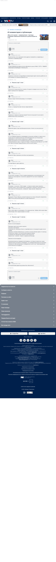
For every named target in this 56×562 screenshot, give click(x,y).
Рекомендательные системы (28, 370)
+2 (43, 118)
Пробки (51, 18)
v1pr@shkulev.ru (36, 365)
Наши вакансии (5, 311)
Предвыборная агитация (8, 318)
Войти (13, 49)
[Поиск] (47, 21)
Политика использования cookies (28, 368)
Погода (19, 18)
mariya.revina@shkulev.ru (23, 359)
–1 (46, 101)
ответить (11, 60)
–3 (46, 165)
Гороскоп (37, 18)
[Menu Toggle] (1, 21)
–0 (46, 60)
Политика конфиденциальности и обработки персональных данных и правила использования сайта (28, 374)
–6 (46, 200)
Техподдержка (5, 314)
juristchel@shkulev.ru (42, 353)
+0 (43, 101)
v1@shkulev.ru (34, 352)
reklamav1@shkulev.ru (39, 362)
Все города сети (5, 325)
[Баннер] (23, 25)
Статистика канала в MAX (8, 321)
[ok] (28, 340)
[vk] (24, 340)
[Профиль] (54, 21)
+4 (43, 145)
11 (16, 214)
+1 (43, 60)
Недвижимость (5, 18)
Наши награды (5, 307)
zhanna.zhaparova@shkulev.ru (23, 357)
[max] (31, 340)
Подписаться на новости (8, 286)
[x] (35, 340)
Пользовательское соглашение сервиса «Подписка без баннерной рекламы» (28, 372)
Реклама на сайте (6, 297)
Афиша (32, 18)
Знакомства (13, 18)
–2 (46, 118)
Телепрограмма (26, 18)
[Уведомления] (51, 21)
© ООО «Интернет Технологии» (28, 389)
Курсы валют (44, 18)
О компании (4, 304)
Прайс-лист (4, 300)
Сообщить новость (6, 290)
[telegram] (21, 340)
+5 (43, 247)
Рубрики (3, 293)
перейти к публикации (15, 29)
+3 (43, 130)
